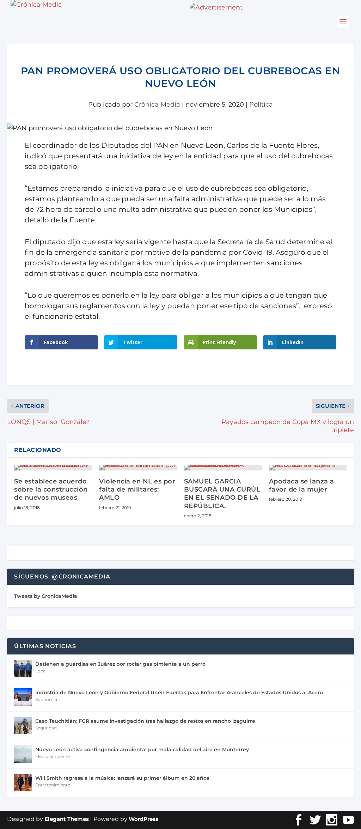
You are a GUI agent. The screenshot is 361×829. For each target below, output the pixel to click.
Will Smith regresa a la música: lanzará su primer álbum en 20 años (122, 778)
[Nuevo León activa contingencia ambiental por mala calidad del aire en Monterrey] (23, 754)
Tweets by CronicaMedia (45, 596)
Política (261, 104)
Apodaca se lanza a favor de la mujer (301, 485)
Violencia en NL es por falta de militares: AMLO (137, 489)
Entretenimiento (53, 784)
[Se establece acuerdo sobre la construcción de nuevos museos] (53, 467)
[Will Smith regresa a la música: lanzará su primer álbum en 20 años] (23, 782)
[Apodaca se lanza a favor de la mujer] (308, 467)
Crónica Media (157, 104)
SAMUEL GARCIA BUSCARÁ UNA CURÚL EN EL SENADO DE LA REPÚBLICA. (222, 493)
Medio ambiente (52, 756)
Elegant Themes (66, 819)
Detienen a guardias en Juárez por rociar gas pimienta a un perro (120, 664)
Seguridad (46, 727)
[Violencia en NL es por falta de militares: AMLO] (138, 467)
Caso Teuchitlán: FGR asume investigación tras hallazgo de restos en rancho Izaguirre (145, 721)
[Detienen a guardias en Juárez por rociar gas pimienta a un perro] (23, 668)
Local (41, 670)
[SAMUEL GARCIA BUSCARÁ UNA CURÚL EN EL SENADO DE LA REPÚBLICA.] (223, 467)
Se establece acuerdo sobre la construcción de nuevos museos (51, 489)
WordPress (143, 819)
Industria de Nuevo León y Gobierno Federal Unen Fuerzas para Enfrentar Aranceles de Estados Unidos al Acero (179, 692)
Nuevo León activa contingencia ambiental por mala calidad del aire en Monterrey (142, 749)
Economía (46, 699)
